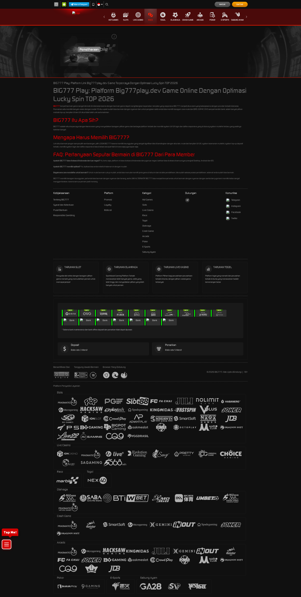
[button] (6, 544)
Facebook (236, 212)
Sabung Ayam (237, 20)
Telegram (235, 199)
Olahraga (175, 20)
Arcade (200, 20)
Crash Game (187, 20)
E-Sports (225, 20)
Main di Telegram (80, 4)
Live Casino (138, 20)
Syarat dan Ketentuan (63, 204)
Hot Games (113, 20)
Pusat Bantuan (60, 210)
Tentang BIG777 (61, 199)
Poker (212, 20)
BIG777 (56, 106)
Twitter (234, 218)
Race (150, 20)
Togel (163, 20)
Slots (125, 20)
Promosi (108, 199)
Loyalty (107, 204)
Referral (108, 210)
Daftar (239, 4)
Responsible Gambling (64, 215)
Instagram (236, 206)
